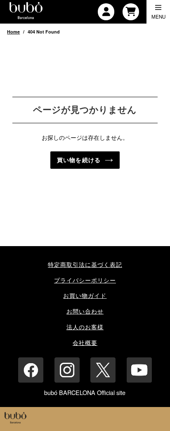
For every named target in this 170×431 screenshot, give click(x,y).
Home (13, 32)
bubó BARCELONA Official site (84, 392)
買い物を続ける (79, 160)
